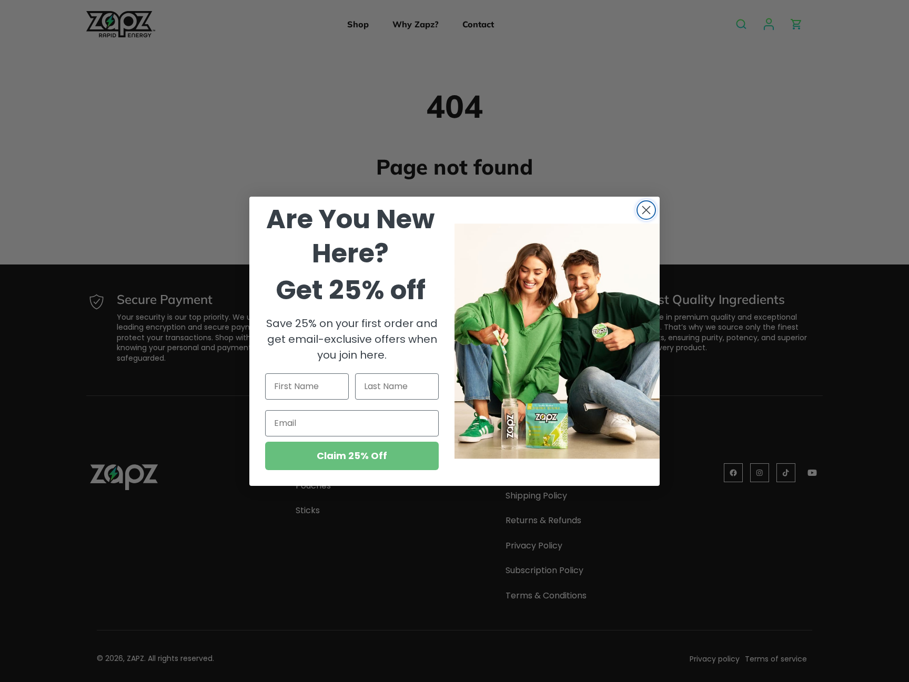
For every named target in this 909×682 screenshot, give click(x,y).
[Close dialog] (646, 210)
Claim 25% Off (352, 455)
